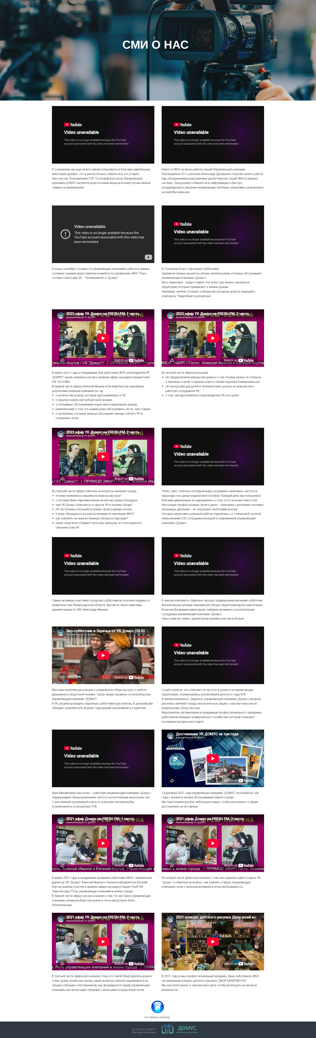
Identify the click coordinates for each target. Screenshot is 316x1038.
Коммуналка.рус (249, 382)
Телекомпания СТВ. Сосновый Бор (92, 178)
